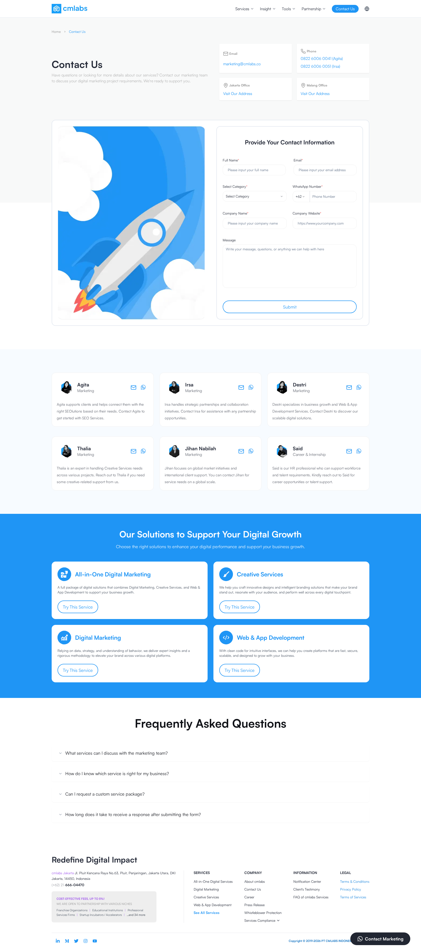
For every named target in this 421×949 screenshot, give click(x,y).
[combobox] (255, 196)
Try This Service (78, 607)
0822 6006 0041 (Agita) (322, 58)
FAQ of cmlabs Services (310, 897)
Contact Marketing (384, 938)
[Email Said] (349, 451)
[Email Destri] (349, 387)
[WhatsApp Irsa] (251, 387)
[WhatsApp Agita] (143, 387)
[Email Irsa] (241, 387)
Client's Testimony (306, 889)
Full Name (231, 160)
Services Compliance (259, 920)
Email (298, 160)
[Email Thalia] (133, 451)
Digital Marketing (206, 889)
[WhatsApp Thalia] (143, 451)
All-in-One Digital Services (213, 881)
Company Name (236, 213)
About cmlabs (254, 881)
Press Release (254, 905)
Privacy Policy (350, 889)
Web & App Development (212, 905)
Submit (290, 307)
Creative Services (206, 897)
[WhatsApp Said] (359, 451)
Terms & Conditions (354, 881)
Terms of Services (353, 897)
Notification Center (307, 881)
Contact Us (252, 889)
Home (56, 31)
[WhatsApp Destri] (359, 387)
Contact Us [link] (77, 31)
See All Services (206, 913)
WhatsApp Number (308, 186)
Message (229, 240)
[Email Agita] (133, 387)
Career (249, 897)
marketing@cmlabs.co (242, 63)
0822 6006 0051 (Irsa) (320, 66)
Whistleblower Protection (263, 913)
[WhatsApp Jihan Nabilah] (251, 451)
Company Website (307, 213)
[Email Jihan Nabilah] (241, 451)
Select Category (235, 186)
